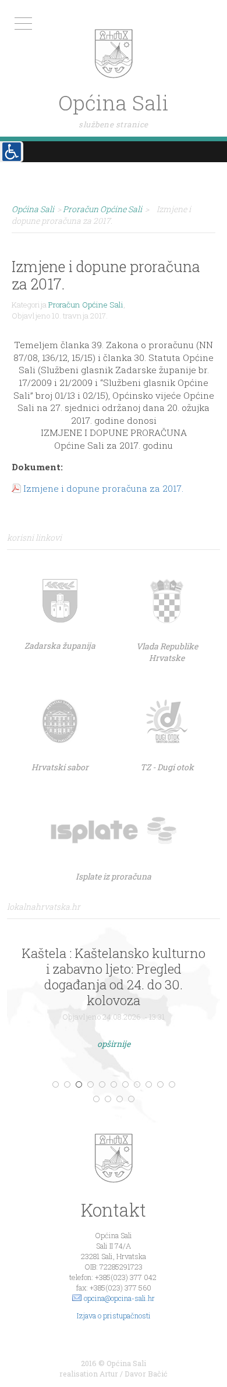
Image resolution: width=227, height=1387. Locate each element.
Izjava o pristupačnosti (114, 1315)
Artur (109, 1373)
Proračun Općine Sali (85, 304)
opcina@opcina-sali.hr (119, 1298)
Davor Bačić (146, 1373)
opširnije (113, 1043)
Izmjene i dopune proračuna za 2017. (103, 488)
